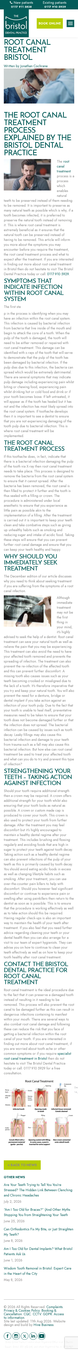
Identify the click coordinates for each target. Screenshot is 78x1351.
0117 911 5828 (21, 7)
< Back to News (22, 1165)
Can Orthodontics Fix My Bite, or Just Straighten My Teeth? (38, 1232)
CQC (27, 1314)
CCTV (37, 1314)
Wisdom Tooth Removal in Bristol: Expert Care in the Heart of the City (37, 1271)
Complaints (54, 1307)
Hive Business (44, 1324)
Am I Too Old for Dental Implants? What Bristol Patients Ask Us (38, 1251)
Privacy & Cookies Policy (22, 1310)
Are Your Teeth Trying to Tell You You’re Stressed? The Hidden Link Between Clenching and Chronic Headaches (38, 1190)
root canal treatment (64, 166)
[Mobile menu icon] (70, 23)
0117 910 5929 (55, 7)
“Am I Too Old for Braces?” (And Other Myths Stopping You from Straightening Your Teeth (37, 1212)
